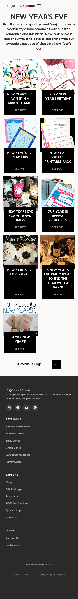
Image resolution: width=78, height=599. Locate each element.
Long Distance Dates (18, 455)
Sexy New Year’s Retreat (58, 96)
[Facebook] (18, 407)
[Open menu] (39, 6)
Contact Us (12, 538)
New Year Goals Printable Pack (58, 157)
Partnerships (13, 545)
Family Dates (14, 462)
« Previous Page (29, 366)
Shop (9, 482)
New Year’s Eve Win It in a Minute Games (20, 98)
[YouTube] (26, 407)
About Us (11, 517)
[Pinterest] (35, 407)
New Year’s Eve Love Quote (20, 271)
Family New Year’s (20, 339)
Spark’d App (13, 510)
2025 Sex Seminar (17, 503)
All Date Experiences (18, 426)
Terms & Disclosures (51, 575)
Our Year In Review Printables (57, 215)
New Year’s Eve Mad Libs (20, 154)
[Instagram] (9, 407)
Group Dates (13, 448)
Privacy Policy (22, 575)
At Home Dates (15, 433)
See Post (20, 110)
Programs (12, 496)
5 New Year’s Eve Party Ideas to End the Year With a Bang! (57, 278)
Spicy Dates (13, 441)
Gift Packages (14, 489)
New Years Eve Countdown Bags (20, 215)
